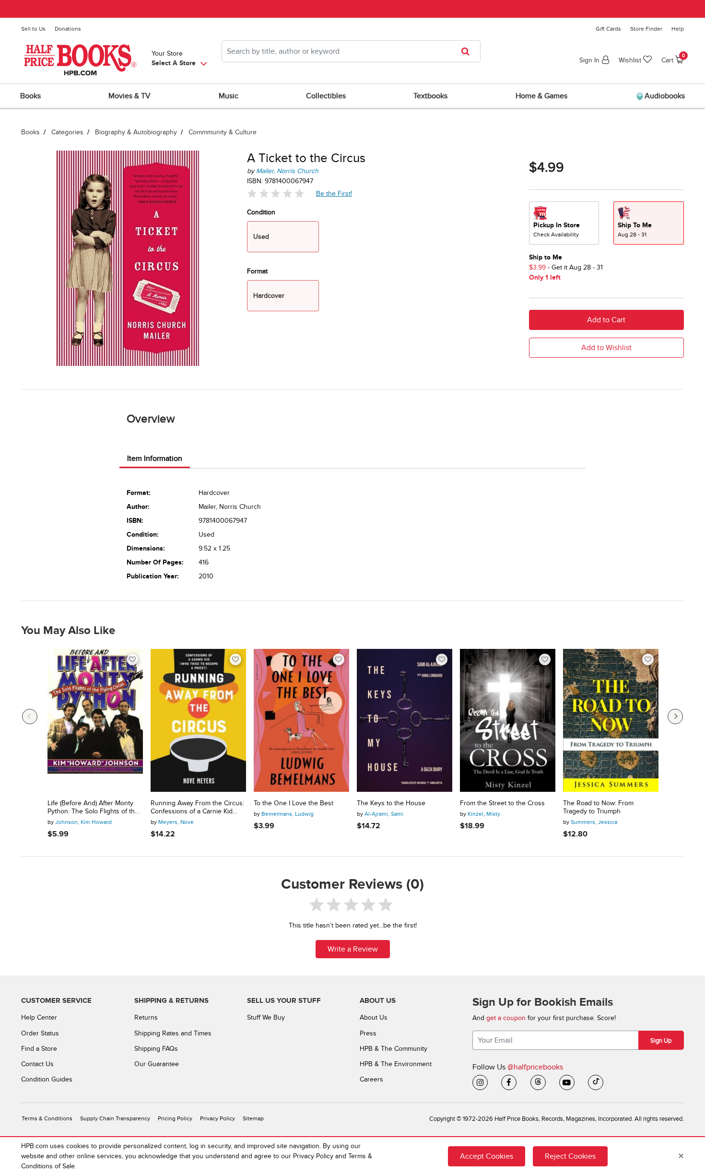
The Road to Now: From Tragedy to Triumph (598, 807)
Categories (67, 132)
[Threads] (538, 1082)
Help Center (39, 1017)
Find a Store (39, 1049)
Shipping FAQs (156, 1049)
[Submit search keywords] (468, 51)
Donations (68, 28)
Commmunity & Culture (222, 132)
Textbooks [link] (430, 96)
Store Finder (646, 28)
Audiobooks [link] (664, 96)
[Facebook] (509, 1082)
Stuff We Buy (266, 1017)
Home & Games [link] (541, 96)
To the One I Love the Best (293, 803)
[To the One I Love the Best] (301, 720)
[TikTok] (595, 1082)
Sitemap (253, 1118)
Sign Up (660, 1041)
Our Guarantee (156, 1064)
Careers (371, 1079)
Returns (146, 1017)
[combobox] (351, 51)
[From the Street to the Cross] (507, 720)
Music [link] (228, 96)
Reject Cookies (570, 1156)
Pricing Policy (175, 1118)
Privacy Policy (217, 1118)
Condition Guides (46, 1079)
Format (257, 271)
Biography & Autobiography (136, 132)
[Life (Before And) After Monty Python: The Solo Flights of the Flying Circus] (95, 720)
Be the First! (334, 193)
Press (368, 1033)
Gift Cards (608, 28)
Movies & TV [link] (129, 96)
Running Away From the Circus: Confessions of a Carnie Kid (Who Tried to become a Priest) (197, 807)
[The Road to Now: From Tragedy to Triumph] (610, 720)
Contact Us (37, 1064)
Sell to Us (33, 28)
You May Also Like (68, 630)
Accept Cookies (486, 1156)
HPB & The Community (393, 1049)
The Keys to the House (391, 803)
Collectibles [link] (326, 96)
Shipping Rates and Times (173, 1033)
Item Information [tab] (154, 458)
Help (677, 28)
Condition (261, 212)
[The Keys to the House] (404, 720)
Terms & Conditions (47, 1118)
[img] (276, 193)
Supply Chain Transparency (115, 1118)
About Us (374, 1017)
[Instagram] (480, 1082)
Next (675, 716)
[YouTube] (567, 1082)
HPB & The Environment (396, 1064)
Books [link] (30, 96)
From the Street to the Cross (502, 803)
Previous (29, 716)
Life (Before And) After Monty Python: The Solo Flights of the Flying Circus (93, 807)
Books (30, 132)
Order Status (40, 1033)
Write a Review (353, 949)
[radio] (564, 223)
